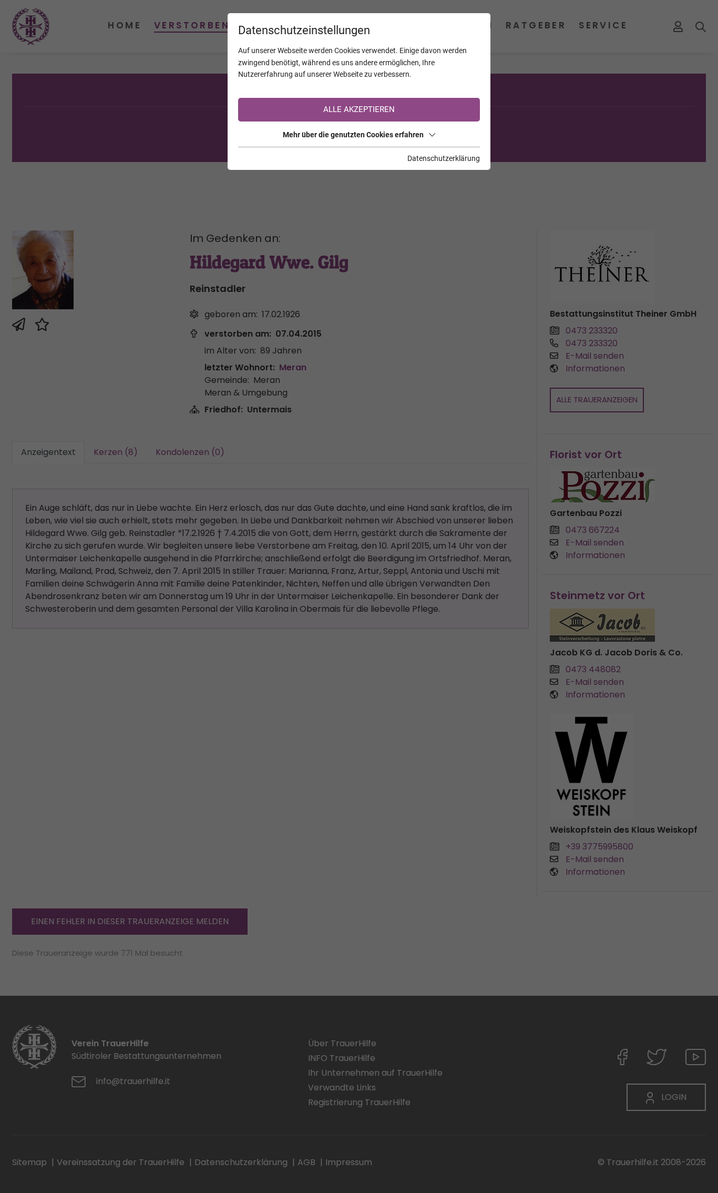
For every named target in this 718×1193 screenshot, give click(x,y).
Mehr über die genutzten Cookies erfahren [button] (353, 134)
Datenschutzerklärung (443, 158)
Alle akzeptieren (359, 109)
